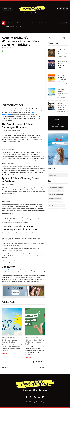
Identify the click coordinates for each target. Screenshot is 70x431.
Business (8, 23)
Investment (25, 23)
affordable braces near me (55, 202)
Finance (19, 23)
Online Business (39, 23)
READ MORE (5, 353)
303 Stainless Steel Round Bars (56, 187)
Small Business (10, 26)
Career (14, 23)
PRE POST (5, 367)
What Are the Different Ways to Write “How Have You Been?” (34, 342)
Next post (41, 367)
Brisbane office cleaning (8, 270)
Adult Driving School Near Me (56, 191)
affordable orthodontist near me (56, 205)
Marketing (31, 23)
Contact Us (18, 26)
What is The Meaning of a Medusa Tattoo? (62, 52)
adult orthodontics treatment (56, 194)
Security (47, 23)
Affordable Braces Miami (55, 198)
